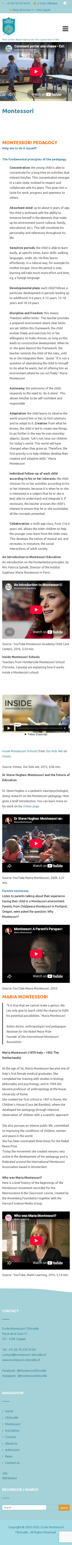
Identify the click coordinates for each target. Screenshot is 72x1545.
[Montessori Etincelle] (8, 15)
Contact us (12, 1462)
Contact (10, 1437)
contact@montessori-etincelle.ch (24, 1354)
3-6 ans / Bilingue (47, 3)
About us (11, 1443)
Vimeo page (31, 806)
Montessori (12, 1424)
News (8, 1456)
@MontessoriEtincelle (31, 1370)
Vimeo (6, 756)
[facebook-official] (65, 3)
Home (9, 1411)
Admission (12, 1450)
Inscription (12, 1430)
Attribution (9, 1478)
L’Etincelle (11, 1417)
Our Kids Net (54, 751)
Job (4, 1473)
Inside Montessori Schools (20, 751)
